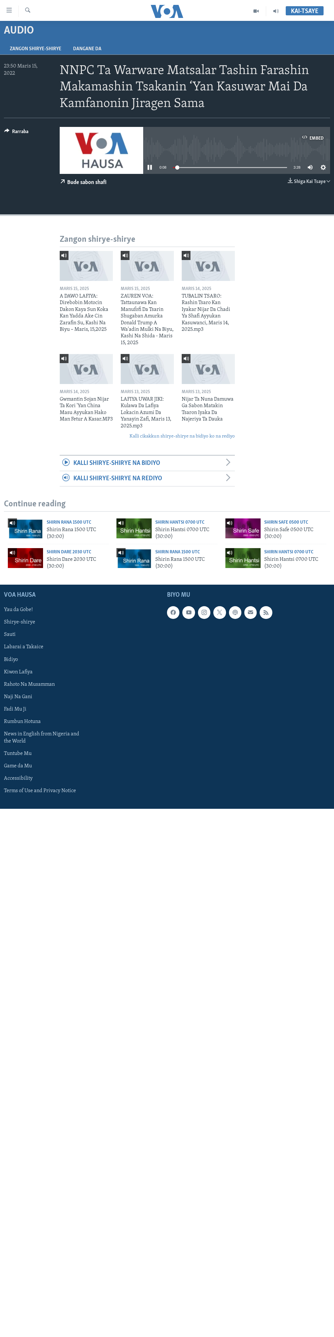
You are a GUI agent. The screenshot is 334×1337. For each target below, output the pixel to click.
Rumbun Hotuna (22, 721)
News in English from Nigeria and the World (41, 737)
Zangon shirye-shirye (35, 49)
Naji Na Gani (18, 696)
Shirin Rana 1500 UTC (69, 522)
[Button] (16, 133)
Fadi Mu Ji (15, 709)
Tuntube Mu (18, 753)
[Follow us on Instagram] (204, 612)
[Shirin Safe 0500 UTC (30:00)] (243, 528)
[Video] (256, 11)
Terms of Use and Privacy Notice (40, 790)
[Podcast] (235, 612)
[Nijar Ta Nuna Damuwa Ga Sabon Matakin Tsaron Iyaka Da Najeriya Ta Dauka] (208, 369)
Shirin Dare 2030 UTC (69, 552)
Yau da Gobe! (18, 609)
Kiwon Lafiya (18, 672)
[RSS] (266, 612)
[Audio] (276, 11)
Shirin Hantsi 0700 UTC (180, 522)
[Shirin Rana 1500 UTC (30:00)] (25, 528)
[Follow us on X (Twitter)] (219, 612)
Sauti (10, 634)
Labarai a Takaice (23, 647)
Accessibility (18, 778)
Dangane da (87, 49)
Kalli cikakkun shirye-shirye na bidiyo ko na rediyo (182, 436)
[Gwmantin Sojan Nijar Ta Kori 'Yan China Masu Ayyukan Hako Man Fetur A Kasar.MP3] (86, 369)
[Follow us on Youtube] (188, 612)
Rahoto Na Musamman (29, 684)
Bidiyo (11, 659)
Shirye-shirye (19, 622)
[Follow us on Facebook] (173, 612)
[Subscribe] (250, 612)
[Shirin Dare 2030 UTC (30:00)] (25, 558)
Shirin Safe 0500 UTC (286, 522)
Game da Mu (18, 766)
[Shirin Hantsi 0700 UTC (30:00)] (134, 528)
